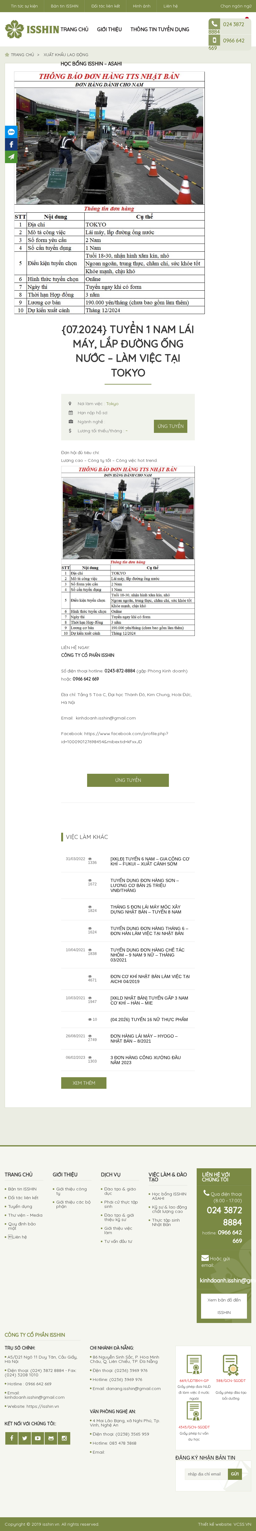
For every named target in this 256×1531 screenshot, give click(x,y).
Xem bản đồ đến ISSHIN (224, 1306)
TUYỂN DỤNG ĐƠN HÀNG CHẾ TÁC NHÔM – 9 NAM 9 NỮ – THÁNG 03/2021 (148, 954)
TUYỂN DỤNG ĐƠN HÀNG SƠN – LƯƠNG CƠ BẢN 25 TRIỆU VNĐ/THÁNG (145, 885)
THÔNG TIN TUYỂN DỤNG (159, 29)
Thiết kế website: (224, 1524)
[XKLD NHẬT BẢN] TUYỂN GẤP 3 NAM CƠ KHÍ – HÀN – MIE (149, 1000)
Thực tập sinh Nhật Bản (166, 1222)
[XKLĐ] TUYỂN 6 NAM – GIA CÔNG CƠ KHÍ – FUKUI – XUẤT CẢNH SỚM (150, 861)
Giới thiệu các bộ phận (73, 1204)
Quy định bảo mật (22, 1226)
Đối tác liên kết (105, 5)
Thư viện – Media (25, 1215)
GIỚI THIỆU (109, 29)
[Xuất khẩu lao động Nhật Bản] (32, 29)
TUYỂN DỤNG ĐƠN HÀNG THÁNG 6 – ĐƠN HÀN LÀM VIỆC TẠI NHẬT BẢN (149, 931)
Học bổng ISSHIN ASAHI (169, 1196)
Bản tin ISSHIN (64, 5)
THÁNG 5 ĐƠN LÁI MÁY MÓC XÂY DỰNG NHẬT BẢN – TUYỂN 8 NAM (146, 909)
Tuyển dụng (20, 1206)
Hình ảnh (141, 5)
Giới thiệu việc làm (118, 1230)
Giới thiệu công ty (71, 1191)
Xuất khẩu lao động (66, 54)
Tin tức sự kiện (24, 5)
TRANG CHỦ (74, 29)
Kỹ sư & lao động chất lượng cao (169, 1209)
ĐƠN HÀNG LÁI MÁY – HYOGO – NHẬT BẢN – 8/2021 (144, 1039)
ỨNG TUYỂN (171, 426)
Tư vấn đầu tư (118, 1241)
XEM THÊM (84, 1083)
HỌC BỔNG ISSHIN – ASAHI (91, 64)
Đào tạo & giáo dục (120, 1191)
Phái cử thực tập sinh (121, 1204)
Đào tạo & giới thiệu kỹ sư (119, 1217)
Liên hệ (17, 1237)
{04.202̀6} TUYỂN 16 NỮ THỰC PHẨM (149, 1019)
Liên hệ (171, 5)
